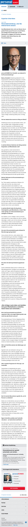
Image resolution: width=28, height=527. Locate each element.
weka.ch (20, 6)
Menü (5, 10)
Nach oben (24, 495)
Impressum (3, 519)
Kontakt (3, 518)
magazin (3, 6)
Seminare (12, 6)
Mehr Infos (16, 525)
